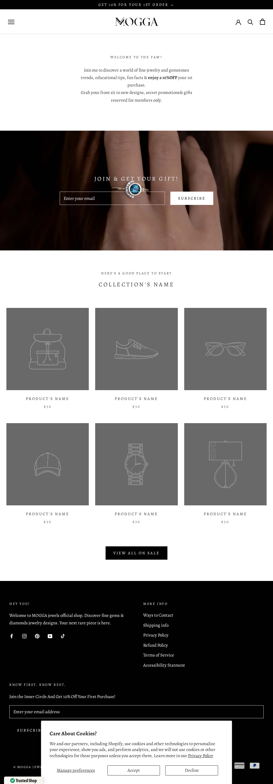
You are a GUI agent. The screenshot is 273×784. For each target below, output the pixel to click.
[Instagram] (24, 635)
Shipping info (155, 625)
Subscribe (192, 198)
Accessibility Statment (164, 665)
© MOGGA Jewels (30, 767)
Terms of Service (158, 655)
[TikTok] (63, 635)
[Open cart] (262, 22)
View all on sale (136, 553)
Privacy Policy (200, 756)
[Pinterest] (37, 635)
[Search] (250, 21)
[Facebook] (11, 635)
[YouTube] (50, 635)
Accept (133, 770)
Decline (192, 770)
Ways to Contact (158, 615)
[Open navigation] (11, 21)
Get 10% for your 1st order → (136, 4)
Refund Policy (155, 645)
